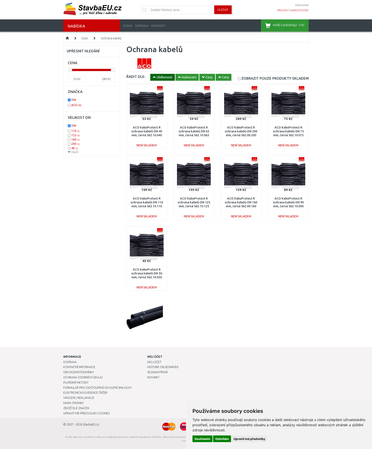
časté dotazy (302, 5)
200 (75, 144)
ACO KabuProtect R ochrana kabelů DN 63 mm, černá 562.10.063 (193, 131)
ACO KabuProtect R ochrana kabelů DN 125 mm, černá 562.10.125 (194, 202)
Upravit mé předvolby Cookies (86, 413)
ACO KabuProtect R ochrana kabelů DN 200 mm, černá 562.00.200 (241, 131)
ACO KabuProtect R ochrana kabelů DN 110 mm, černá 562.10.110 (146, 202)
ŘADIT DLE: (135, 76)
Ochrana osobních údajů (83, 377)
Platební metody (75, 382)
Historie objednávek (163, 367)
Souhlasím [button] (202, 439)
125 (75, 135)
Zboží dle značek (76, 408)
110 (75, 131)
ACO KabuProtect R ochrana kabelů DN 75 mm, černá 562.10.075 (288, 131)
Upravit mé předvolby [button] (249, 439)
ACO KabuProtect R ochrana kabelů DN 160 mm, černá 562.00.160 (241, 202)
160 (75, 139)
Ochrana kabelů (111, 38)
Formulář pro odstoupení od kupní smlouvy (97, 387)
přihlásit (282, 10)
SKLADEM (275, 78)
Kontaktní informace (79, 367)
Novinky (153, 377)
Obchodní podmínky (78, 372)
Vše (73, 99)
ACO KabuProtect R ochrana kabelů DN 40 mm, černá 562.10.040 (146, 131)
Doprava (142, 26)
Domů (127, 26)
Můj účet (154, 362)
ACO (76, 105)
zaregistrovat (299, 10)
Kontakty (158, 26)
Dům (85, 38)
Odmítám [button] (222, 439)
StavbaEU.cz (91, 424)
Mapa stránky (73, 403)
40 (74, 148)
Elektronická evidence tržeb (85, 392)
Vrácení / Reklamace (78, 397)
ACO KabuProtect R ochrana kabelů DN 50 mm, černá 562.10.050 (146, 273)
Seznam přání (157, 372)
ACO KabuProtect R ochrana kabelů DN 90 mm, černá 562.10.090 (288, 202)
